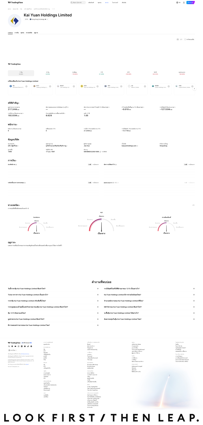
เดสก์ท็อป (46, 396)
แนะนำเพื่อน (135, 347)
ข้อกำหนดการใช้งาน (92, 395)
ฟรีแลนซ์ (134, 369)
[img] (45, 19)
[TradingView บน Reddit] (31, 346)
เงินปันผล (46, 376)
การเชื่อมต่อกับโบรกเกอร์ (181, 358)
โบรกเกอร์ (115, 2)
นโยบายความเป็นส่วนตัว (93, 398)
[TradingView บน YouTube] (15, 346)
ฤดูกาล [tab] (36, 32)
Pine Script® (47, 390)
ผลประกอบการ (47, 374)
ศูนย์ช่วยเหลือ (90, 378)
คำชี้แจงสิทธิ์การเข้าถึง (92, 402)
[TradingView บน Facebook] (12, 346)
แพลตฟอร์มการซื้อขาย (181, 351)
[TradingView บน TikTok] (28, 346)
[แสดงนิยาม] (20, 107)
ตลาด (106, 2)
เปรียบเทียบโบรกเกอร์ (92, 358)
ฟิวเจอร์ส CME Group (92, 364)
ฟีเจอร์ (88, 344)
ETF (45, 351)
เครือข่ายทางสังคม (136, 344)
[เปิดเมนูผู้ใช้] (183, 2)
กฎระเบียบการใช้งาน (137, 351)
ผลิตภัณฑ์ (91, 2)
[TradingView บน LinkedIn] (22, 346)
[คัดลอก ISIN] (100, 151)
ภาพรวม (89, 354)
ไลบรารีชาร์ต (178, 346)
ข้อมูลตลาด (90, 347)
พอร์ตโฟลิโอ (47, 383)
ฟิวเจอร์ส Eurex (91, 366)
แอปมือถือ (46, 395)
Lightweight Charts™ (180, 347)
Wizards (134, 368)
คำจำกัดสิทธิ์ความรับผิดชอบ (94, 396)
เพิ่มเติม (124, 2)
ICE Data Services (25, 353)
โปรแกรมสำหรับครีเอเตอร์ (138, 349)
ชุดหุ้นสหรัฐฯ (90, 368)
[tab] (90, 164)
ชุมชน (99, 2)
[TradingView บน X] (9, 346)
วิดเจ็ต (177, 344)
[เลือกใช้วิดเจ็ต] (181, 39)
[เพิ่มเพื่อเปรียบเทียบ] (26, 86)
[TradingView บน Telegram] (25, 346)
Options (46, 386)
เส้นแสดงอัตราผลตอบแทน (50, 385)
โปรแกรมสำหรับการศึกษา (181, 361)
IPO (45, 378)
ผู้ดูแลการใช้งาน (136, 353)
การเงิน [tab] (17, 32)
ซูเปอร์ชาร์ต (47, 344)
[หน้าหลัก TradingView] (15, 2)
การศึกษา (134, 359)
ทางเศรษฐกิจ (47, 373)
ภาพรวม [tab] (10, 32)
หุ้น (44, 349)
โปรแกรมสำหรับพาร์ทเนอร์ (182, 359)
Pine (45, 359)
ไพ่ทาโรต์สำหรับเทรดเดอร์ (93, 388)
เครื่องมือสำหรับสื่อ (91, 381)
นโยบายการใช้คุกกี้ (92, 400)
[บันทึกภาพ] (177, 39)
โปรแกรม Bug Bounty (92, 405)
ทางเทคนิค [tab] (29, 32)
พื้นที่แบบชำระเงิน (136, 371)
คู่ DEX (45, 358)
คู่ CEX (45, 356)
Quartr (27, 364)
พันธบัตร (46, 352)
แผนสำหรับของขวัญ (92, 349)
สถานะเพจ (89, 407)
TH (179, 2)
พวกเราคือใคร (90, 373)
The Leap (89, 359)
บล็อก (88, 376)
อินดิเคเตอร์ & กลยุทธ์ (137, 366)
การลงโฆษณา (178, 356)
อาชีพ (88, 380)
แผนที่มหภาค (47, 388)
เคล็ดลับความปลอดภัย (92, 403)
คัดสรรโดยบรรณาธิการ (137, 361)
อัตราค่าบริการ (91, 346)
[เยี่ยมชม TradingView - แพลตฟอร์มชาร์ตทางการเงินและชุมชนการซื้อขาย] (14, 64)
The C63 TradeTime (92, 390)
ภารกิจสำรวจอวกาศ (92, 374)
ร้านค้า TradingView (92, 386)
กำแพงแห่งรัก (135, 346)
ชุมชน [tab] (22, 32)
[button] (95, 2)
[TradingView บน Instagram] (18, 346)
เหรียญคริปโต (47, 354)
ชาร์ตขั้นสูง (178, 349)
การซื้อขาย (134, 358)
